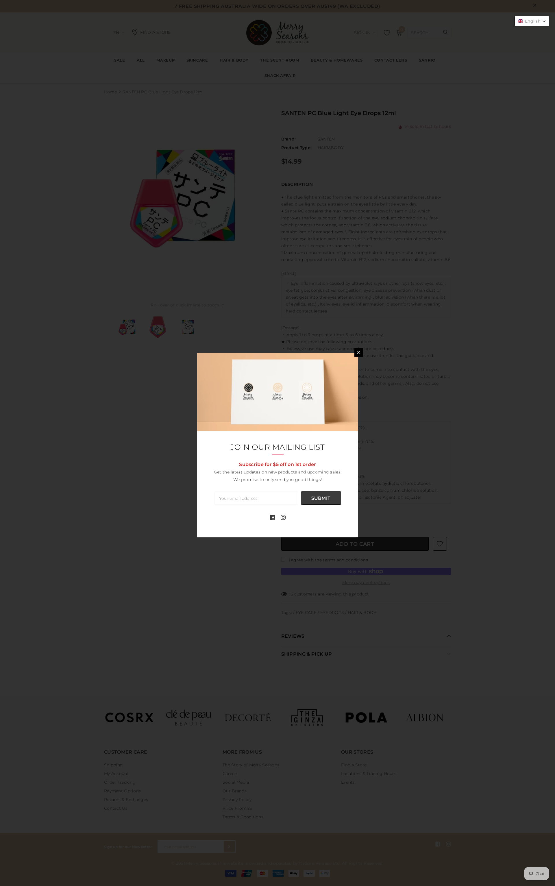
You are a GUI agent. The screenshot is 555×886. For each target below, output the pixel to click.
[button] (532, 21)
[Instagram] (283, 517)
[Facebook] (272, 517)
